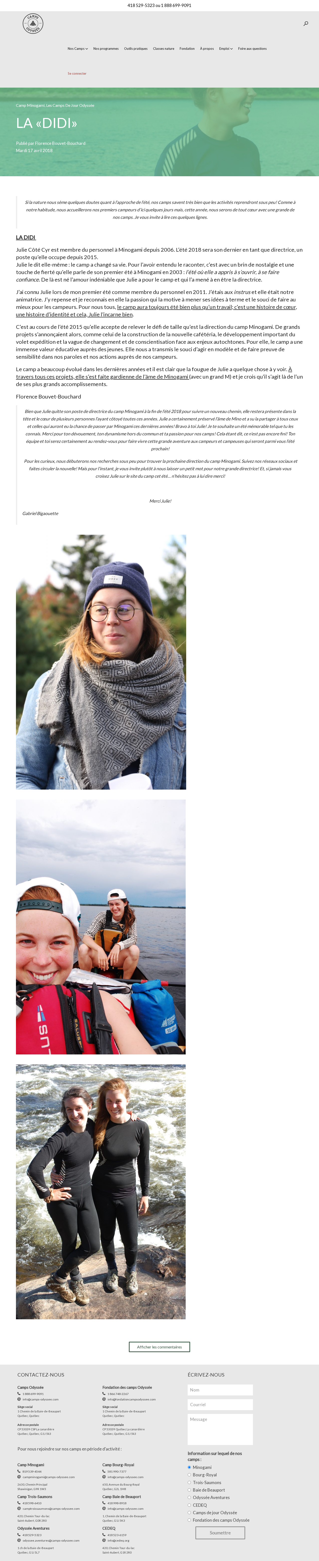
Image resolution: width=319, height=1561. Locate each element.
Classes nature (163, 49)
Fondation (187, 49)
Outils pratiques (136, 49)
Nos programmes (106, 49)
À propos (207, 49)
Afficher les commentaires (159, 1346)
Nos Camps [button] (76, 49)
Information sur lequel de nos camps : (215, 1456)
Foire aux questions (252, 49)
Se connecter (77, 73)
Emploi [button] (224, 49)
